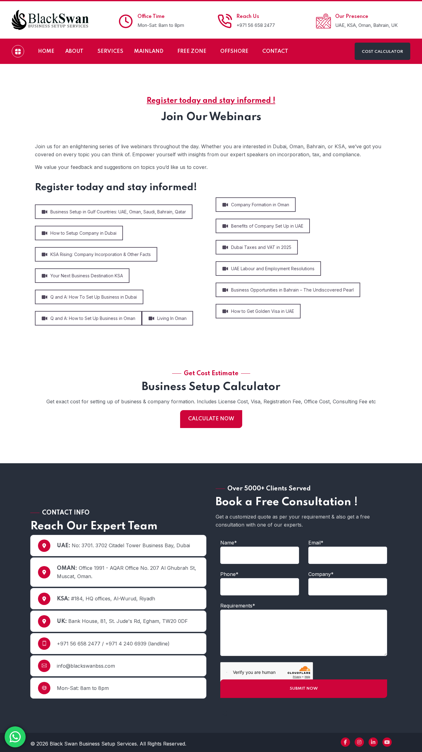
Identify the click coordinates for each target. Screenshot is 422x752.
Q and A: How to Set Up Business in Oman (92, 318)
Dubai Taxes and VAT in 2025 (261, 247)
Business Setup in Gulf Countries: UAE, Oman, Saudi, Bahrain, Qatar (118, 211)
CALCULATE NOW (211, 419)
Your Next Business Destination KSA (86, 275)
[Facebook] (345, 742)
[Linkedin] (373, 742)
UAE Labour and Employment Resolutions (272, 268)
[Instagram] (359, 742)
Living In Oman (172, 318)
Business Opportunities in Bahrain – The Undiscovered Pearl (292, 289)
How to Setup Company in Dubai (83, 233)
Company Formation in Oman (260, 204)
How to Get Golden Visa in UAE (262, 311)
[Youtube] (387, 742)
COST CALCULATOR (382, 52)
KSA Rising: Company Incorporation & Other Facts (100, 254)
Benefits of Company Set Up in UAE (267, 226)
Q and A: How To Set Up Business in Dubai (93, 297)
